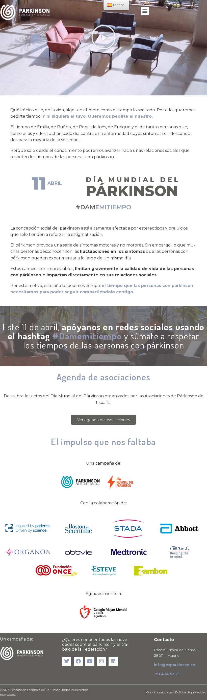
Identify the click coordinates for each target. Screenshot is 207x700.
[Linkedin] (113, 661)
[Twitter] (66, 661)
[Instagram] (101, 661)
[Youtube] (89, 661)
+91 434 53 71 (166, 674)
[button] (145, 11)
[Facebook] (78, 661)
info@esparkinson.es (174, 665)
